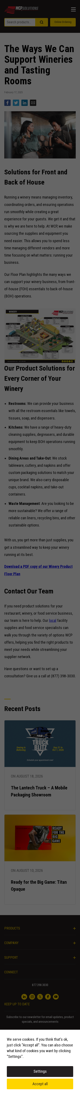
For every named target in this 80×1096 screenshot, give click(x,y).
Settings (40, 1071)
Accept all (40, 1084)
